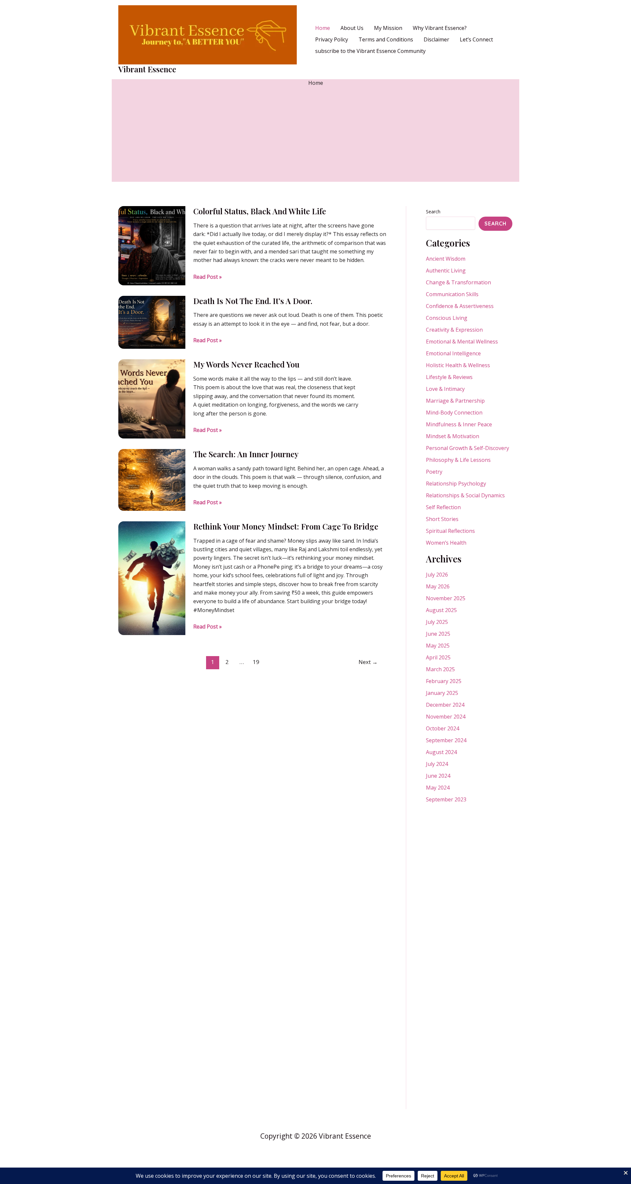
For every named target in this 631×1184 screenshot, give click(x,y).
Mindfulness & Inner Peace (459, 424)
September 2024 (446, 740)
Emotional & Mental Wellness (462, 341)
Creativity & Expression (454, 329)
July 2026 (437, 574)
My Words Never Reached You (246, 364)
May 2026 (438, 586)
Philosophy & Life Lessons (458, 459)
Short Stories (442, 519)
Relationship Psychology (456, 483)
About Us (351, 28)
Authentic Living (446, 270)
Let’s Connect (476, 39)
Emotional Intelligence (453, 353)
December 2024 (445, 704)
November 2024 (445, 716)
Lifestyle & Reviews (449, 377)
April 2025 (438, 657)
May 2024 (438, 787)
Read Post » (207, 277)
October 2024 (442, 728)
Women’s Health (446, 542)
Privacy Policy (331, 39)
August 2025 (441, 610)
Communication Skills (452, 294)
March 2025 (440, 669)
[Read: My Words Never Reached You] (151, 398)
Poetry (434, 471)
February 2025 (443, 681)
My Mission (388, 28)
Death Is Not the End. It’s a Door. (252, 301)
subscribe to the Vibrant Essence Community (370, 51)
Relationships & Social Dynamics (465, 495)
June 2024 (438, 775)
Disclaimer (436, 39)
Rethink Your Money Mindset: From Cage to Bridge (285, 526)
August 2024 (441, 752)
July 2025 (437, 622)
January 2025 (442, 693)
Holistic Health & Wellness (458, 365)
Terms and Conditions (386, 39)
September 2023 (446, 799)
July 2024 (437, 764)
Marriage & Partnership (455, 400)
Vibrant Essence (147, 69)
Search (433, 211)
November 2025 (445, 598)
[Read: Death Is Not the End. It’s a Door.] (151, 321)
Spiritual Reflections (450, 530)
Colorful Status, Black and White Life (259, 211)
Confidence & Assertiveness (460, 306)
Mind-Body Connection (454, 412)
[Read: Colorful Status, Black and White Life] (151, 245)
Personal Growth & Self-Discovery (467, 448)
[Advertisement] (315, 136)
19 (256, 662)
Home (322, 28)
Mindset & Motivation (452, 436)
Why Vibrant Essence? (440, 28)
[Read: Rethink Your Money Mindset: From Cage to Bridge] (151, 577)
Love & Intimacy (445, 388)
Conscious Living (446, 317)
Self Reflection (443, 507)
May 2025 (438, 645)
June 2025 (438, 633)
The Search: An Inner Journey (246, 454)
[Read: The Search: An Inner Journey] (151, 479)
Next (368, 662)
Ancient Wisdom (445, 258)
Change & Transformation (458, 282)
